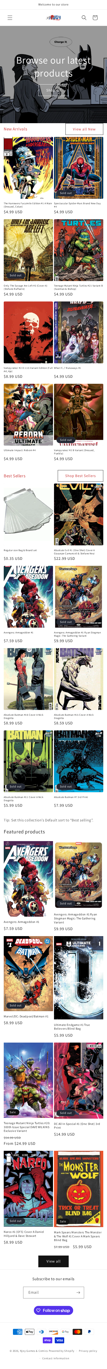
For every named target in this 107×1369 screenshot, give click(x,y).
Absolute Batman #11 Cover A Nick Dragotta (23, 798)
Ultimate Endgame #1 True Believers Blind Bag (72, 1027)
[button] (9, 17)
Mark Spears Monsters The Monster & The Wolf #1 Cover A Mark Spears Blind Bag (78, 1236)
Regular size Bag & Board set (20, 550)
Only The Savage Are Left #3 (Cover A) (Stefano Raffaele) (25, 287)
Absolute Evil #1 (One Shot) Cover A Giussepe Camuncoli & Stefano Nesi (74, 552)
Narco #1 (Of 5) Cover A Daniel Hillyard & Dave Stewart (24, 1234)
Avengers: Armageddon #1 (19, 632)
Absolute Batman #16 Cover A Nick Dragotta (23, 716)
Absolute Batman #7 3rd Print (71, 797)
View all (54, 1261)
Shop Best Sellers (80, 475)
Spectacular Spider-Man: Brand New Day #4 (77, 205)
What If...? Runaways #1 (67, 368)
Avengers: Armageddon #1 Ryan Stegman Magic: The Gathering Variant (77, 634)
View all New (84, 129)
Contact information (55, 1358)
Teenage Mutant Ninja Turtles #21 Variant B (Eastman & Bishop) (78, 287)
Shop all (53, 90)
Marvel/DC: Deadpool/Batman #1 (26, 1016)
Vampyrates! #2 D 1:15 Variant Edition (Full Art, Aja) (28, 369)
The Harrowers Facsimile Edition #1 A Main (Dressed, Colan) (28, 205)
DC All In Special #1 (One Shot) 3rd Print (77, 1126)
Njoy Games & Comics (34, 1351)
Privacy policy (88, 1351)
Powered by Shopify (61, 1351)
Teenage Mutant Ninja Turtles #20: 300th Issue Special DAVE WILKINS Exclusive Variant (27, 1127)
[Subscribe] (78, 1292)
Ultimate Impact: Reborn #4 (20, 450)
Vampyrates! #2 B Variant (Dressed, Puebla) (74, 452)
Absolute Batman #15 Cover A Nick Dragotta (74, 716)
